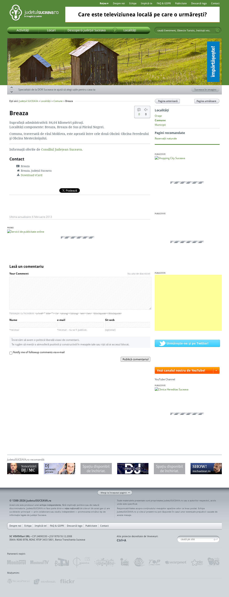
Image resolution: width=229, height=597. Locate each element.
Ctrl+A (121, 540)
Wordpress (18, 581)
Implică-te (146, 3)
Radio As (213, 562)
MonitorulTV (40, 562)
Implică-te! (41, 525)
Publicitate (181, 3)
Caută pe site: (178, 539)
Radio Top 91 (154, 562)
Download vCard (31, 175)
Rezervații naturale (166, 138)
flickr (67, 581)
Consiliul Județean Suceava (61, 149)
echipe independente (50, 505)
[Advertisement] (188, 303)
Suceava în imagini (205, 89)
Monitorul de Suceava (16, 562)
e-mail (72, 324)
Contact (215, 3)
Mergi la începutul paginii (114, 492)
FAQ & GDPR (164, 3)
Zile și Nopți (197, 562)
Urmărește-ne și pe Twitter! (187, 343)
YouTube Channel (165, 379)
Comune (58, 101)
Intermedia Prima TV (124, 562)
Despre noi (119, 3)
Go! (217, 30)
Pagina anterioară (168, 101)
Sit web (110, 324)
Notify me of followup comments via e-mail (39, 352)
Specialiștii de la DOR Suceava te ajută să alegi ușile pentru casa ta (56, 89)
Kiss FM (138, 562)
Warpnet (176, 562)
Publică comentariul (135, 359)
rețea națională (71, 508)
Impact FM (105, 562)
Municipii (160, 124)
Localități (46, 101)
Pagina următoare (206, 101)
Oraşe (158, 115)
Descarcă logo (199, 3)
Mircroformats (44, 581)
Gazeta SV (81, 562)
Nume (14, 324)
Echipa (132, 3)
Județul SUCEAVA (34, 13)
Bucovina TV (61, 562)
